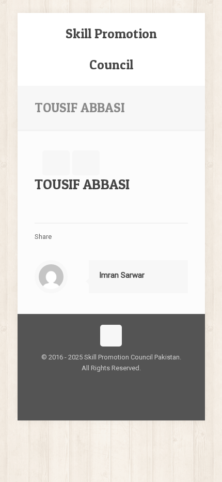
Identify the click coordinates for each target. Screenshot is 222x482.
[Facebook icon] (105, 383)
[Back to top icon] (111, 336)
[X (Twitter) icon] (116, 383)
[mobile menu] (191, 33)
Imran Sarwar (122, 275)
